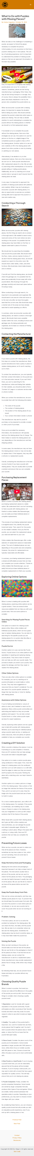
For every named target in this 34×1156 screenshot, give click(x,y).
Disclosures (17, 1140)
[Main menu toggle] (30, 4)
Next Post (17, 1123)
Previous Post (17, 1119)
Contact (17, 1135)
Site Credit (17, 1151)
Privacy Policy (17, 1138)
